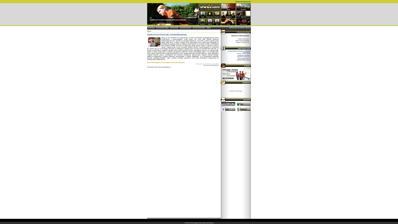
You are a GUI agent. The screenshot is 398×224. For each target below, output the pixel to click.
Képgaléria (174, 28)
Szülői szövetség (199, 28)
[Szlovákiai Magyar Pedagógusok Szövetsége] (209, 25)
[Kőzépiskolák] (228, 17)
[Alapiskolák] (243, 10)
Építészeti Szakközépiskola (211, 65)
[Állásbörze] (217, 17)
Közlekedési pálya (244, 58)
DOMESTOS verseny (244, 55)
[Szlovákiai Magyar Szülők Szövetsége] (202, 25)
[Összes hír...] (236, 50)
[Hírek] (202, 17)
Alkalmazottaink (162, 28)
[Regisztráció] (209, 17)
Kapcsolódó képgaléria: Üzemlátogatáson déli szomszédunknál (165, 62)
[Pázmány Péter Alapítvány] (217, 25)
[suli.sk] (209, 10)
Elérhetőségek (185, 28)
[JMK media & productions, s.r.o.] (228, 106)
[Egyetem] (243, 17)
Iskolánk (151, 28)
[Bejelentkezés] (243, 25)
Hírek (209, 28)
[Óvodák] (228, 10)
